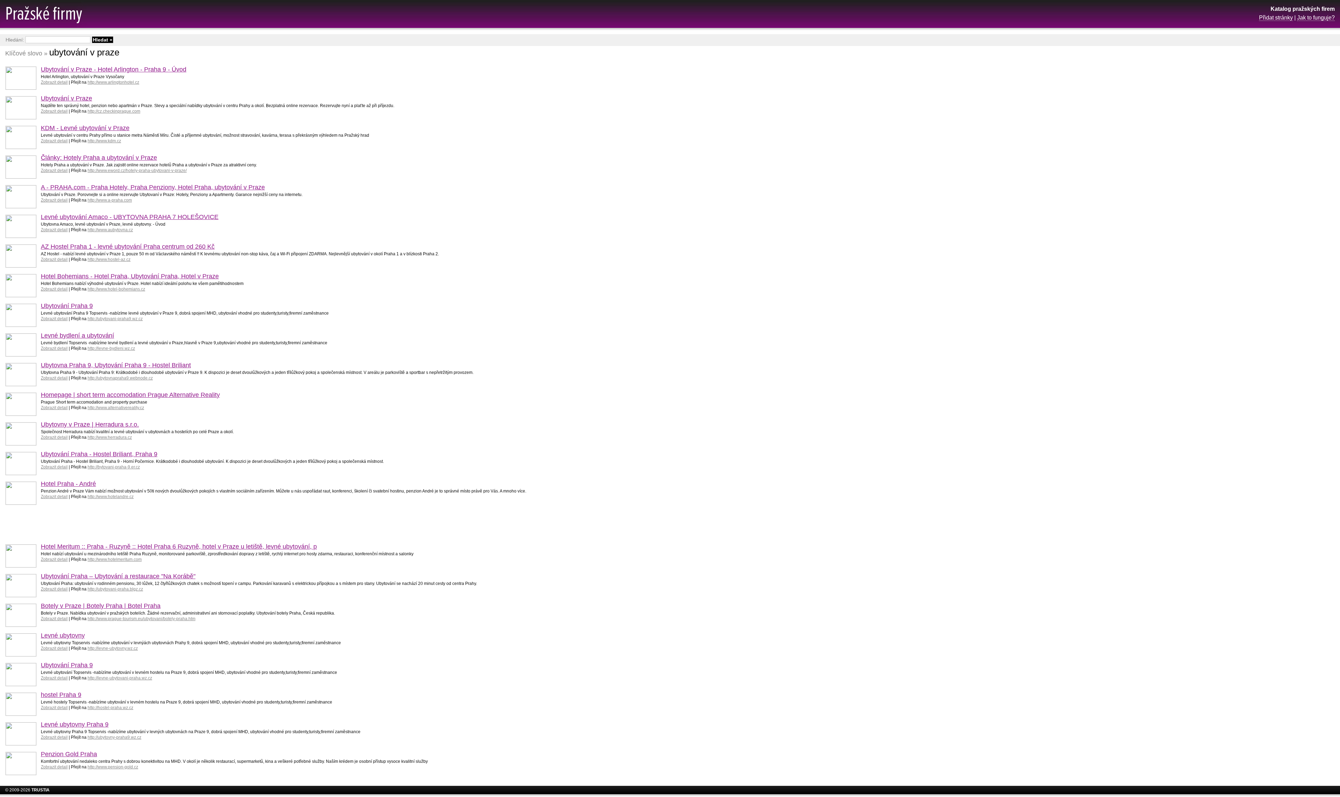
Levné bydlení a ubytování (77, 335)
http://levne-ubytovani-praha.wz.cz (120, 678)
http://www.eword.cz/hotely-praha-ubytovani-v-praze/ (137, 170)
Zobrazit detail (54, 82)
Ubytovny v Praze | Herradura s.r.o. (90, 424)
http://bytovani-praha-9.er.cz (114, 467)
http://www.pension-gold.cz (113, 767)
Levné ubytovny (63, 635)
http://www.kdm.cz (104, 140)
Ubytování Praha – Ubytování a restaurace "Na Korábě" (118, 576)
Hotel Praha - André (68, 483)
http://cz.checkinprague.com (114, 111)
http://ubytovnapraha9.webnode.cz (120, 378)
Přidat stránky (1276, 18)
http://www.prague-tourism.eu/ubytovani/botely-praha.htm (141, 618)
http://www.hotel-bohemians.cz (116, 289)
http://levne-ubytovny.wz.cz (113, 648)
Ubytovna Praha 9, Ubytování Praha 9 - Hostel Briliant (116, 365)
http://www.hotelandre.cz (111, 496)
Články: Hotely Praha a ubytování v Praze (99, 157)
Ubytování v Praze (66, 98)
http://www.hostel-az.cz (109, 259)
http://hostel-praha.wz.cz (110, 707)
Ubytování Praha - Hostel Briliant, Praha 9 (99, 454)
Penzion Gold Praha (69, 754)
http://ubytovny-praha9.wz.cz (114, 737)
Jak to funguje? (1316, 18)
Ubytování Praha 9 (67, 305)
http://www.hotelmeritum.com (115, 559)
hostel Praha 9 (61, 694)
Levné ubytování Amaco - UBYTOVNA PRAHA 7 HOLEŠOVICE (129, 216)
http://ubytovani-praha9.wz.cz (115, 318)
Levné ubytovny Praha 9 (75, 724)
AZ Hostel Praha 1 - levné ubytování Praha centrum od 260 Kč (128, 246)
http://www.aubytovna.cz (110, 229)
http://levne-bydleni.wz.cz (111, 348)
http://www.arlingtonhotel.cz (113, 82)
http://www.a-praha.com (110, 200)
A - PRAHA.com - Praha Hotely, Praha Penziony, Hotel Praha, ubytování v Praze (153, 187)
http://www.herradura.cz (110, 437)
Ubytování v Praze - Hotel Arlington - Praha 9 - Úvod (113, 69)
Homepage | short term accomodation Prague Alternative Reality (130, 394)
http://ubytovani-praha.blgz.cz (115, 589)
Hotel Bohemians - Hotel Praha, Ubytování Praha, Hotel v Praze (130, 276)
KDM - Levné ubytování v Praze (85, 128)
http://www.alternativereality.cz (116, 407)
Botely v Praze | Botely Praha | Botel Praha (101, 605)
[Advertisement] (1279, 158)
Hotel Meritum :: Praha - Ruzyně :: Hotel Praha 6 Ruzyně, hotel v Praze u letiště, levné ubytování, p (179, 546)
